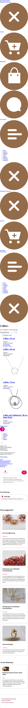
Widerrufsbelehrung (5, 462)
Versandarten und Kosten (6, 463)
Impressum (2, 466)
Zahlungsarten (3, 465)
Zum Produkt (6, 344)
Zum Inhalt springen (5, 0)
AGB (1, 459)
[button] (14, 133)
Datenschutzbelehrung (5, 461)
